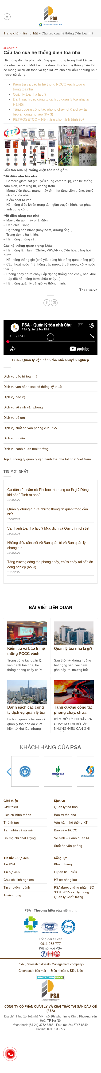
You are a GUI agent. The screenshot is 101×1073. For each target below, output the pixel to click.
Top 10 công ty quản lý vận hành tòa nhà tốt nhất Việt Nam (47, 459)
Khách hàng (63, 864)
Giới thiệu (11, 807)
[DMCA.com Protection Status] (50, 975)
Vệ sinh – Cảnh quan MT (72, 838)
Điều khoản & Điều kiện (67, 970)
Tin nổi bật (30, 33)
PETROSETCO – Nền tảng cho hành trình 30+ (49, 119)
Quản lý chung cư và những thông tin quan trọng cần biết (47, 511)
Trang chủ (11, 33)
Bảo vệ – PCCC (65, 830)
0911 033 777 (50, 944)
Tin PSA (9, 864)
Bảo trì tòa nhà (65, 815)
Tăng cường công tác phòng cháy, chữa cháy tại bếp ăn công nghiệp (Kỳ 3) (50, 564)
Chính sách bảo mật (32, 970)
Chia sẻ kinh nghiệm (19, 880)
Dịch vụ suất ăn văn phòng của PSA (30, 428)
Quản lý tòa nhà (66, 807)
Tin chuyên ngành (17, 887)
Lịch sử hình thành (17, 815)
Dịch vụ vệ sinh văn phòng (23, 407)
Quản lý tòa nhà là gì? (29, 94)
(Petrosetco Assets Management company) (54, 964)
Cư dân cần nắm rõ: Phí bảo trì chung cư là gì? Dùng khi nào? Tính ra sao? (48, 492)
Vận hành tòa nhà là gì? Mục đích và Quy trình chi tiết (48, 528)
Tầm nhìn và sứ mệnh (20, 830)
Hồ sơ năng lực (65, 880)
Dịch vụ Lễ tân (14, 417)
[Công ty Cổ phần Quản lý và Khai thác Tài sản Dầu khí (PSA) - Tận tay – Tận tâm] (50, 16)
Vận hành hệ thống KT (71, 822)
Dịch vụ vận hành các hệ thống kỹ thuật (33, 387)
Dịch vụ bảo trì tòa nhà (20, 376)
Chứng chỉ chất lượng (20, 838)
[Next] (91, 772)
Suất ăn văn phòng (68, 846)
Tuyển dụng (12, 895)
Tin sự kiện (12, 872)
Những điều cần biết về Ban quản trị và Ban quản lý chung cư (46, 545)
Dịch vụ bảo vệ (15, 397)
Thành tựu (11, 822)
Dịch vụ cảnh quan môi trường (26, 449)
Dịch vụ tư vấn (14, 438)
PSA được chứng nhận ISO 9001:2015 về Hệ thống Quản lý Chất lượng (74, 892)
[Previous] (9, 772)
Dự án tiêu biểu (65, 872)
